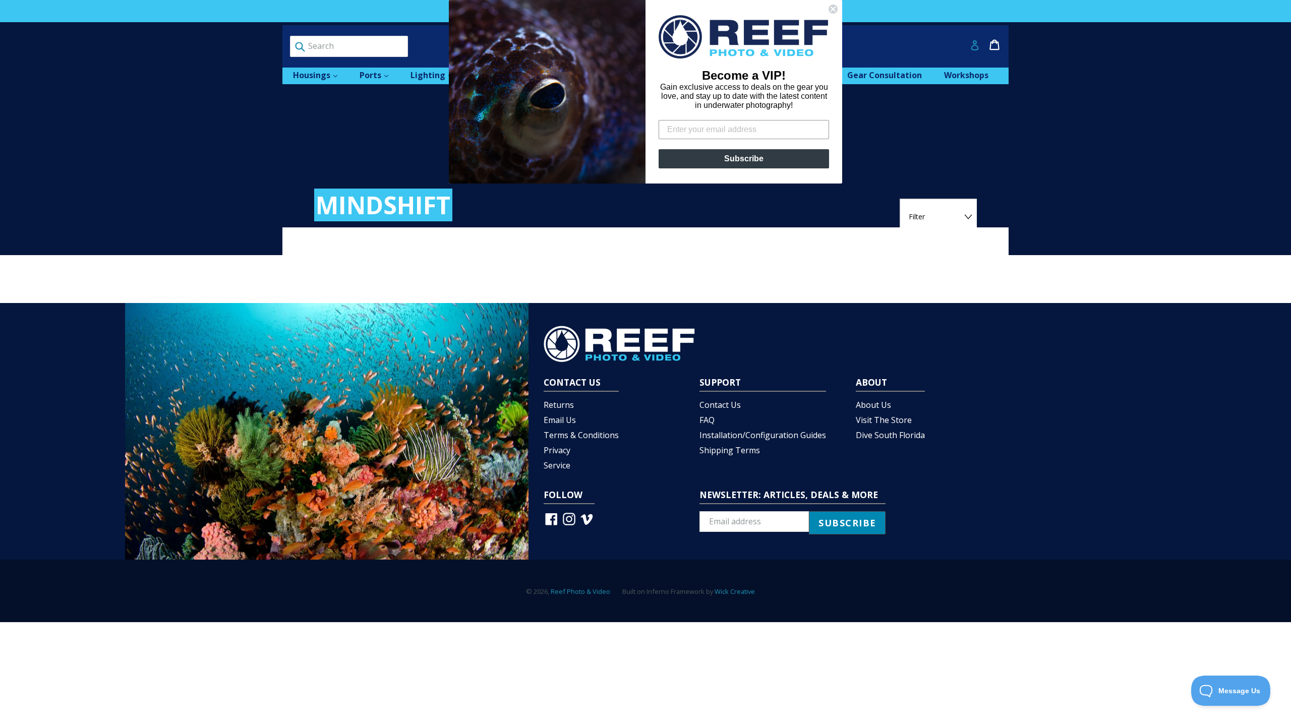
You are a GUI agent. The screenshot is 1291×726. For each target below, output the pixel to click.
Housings (320, 75)
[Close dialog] (833, 9)
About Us (873, 404)
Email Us (560, 420)
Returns (559, 404)
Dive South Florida (890, 435)
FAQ (707, 420)
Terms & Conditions (581, 435)
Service (557, 465)
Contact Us (720, 404)
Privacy (557, 450)
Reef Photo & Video (580, 591)
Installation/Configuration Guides (762, 435)
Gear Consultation (884, 75)
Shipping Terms (729, 450)
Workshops (966, 75)
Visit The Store (884, 420)
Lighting (436, 75)
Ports (379, 75)
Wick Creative (735, 591)
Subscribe (744, 158)
